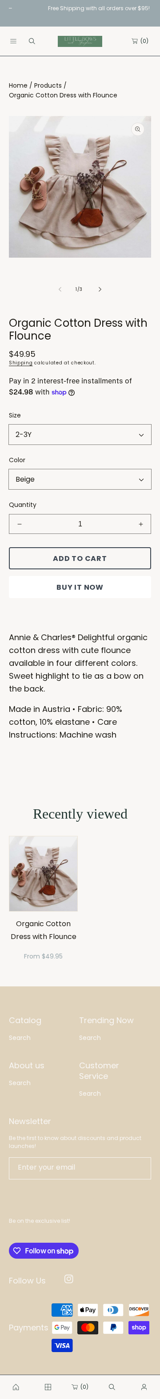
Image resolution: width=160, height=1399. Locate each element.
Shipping (21, 362)
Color (17, 460)
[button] (13, 41)
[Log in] (144, 1387)
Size (15, 415)
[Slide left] (60, 289)
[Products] (48, 1387)
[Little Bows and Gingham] (80, 41)
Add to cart (80, 558)
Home (18, 85)
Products (48, 85)
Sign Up (80, 1199)
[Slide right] (99, 289)
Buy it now (80, 587)
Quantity (22, 504)
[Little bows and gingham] (16, 1387)
